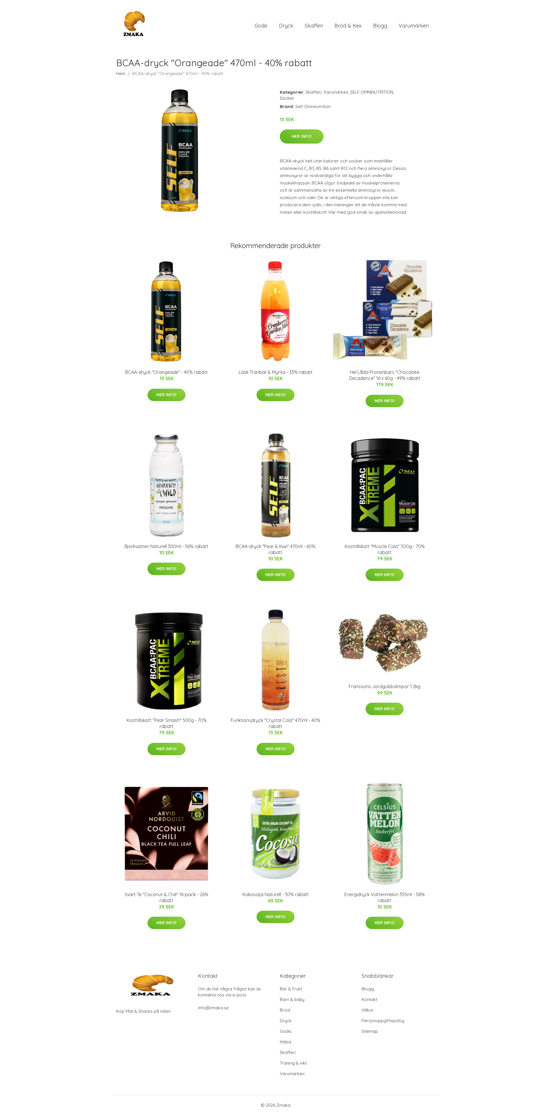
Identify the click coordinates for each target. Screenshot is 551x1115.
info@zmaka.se (213, 1007)
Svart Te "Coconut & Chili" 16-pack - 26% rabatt (166, 897)
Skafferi (314, 25)
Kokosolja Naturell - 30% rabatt (275, 894)
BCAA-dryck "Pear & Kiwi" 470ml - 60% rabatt (275, 549)
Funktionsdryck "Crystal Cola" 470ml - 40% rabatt (275, 723)
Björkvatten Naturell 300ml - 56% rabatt (166, 546)
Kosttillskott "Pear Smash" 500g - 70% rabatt (167, 723)
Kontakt (369, 999)
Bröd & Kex (348, 25)
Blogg (380, 25)
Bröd (285, 1010)
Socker (287, 98)
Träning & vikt (293, 1063)
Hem (120, 73)
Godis (261, 25)
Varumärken (414, 25)
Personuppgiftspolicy (383, 1020)
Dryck (286, 25)
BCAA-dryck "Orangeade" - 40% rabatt (166, 372)
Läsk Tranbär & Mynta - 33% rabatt (276, 372)
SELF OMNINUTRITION (371, 92)
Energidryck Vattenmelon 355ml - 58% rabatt (384, 897)
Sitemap (370, 1031)
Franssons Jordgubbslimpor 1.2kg (384, 686)
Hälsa (285, 1042)
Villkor (368, 1010)
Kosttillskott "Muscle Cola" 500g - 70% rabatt (385, 549)
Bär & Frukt (291, 989)
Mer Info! (302, 136)
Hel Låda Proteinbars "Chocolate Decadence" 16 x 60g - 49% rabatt (384, 375)
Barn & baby (292, 999)
